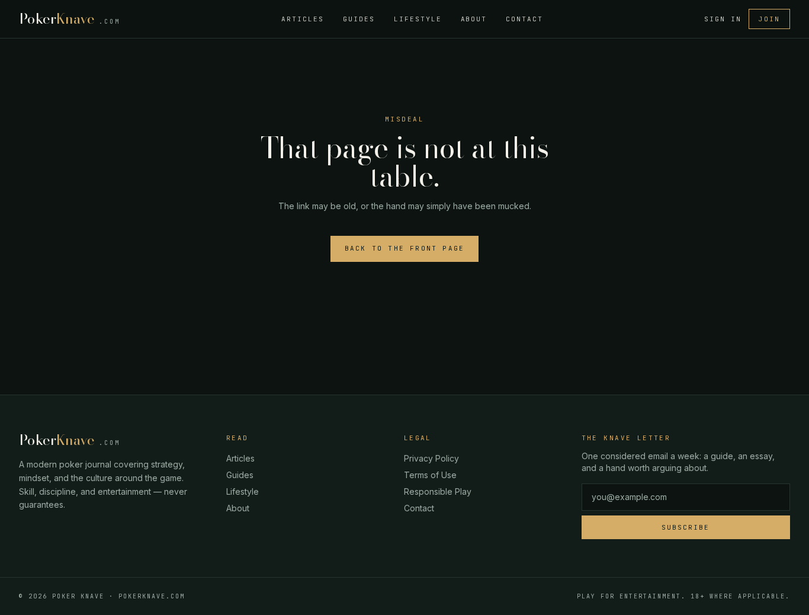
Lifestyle (418, 19)
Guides (359, 19)
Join (769, 19)
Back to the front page (404, 248)
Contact (524, 19)
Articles (302, 19)
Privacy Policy (431, 458)
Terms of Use (430, 475)
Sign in (722, 19)
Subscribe (686, 527)
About (474, 19)
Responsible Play (437, 491)
